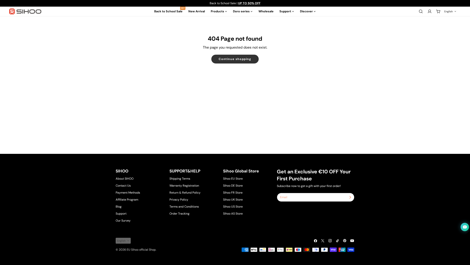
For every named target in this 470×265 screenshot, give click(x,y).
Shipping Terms (179, 179)
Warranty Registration (184, 186)
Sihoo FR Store (233, 193)
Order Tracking (179, 213)
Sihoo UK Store (233, 200)
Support (121, 213)
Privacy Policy (178, 200)
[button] (450, 11)
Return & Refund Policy (184, 193)
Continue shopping (235, 59)
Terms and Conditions (184, 207)
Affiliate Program (127, 200)
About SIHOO (124, 179)
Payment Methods (128, 193)
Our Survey (123, 220)
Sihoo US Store (233, 207)
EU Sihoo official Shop (141, 250)
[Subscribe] (350, 197)
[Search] (420, 11)
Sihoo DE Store (233, 186)
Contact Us (123, 186)
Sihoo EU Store (233, 179)
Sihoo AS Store (233, 213)
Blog (119, 207)
